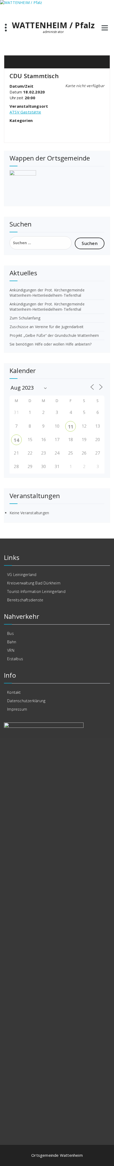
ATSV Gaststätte (25, 112)
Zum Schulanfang (25, 317)
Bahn (11, 641)
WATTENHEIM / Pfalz (53, 25)
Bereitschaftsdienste (25, 599)
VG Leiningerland (21, 574)
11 (70, 426)
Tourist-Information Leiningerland (36, 591)
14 (16, 440)
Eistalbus (15, 658)
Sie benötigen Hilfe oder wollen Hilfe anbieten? (50, 344)
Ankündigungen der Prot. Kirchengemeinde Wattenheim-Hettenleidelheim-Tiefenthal (47, 292)
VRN (10, 650)
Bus (10, 633)
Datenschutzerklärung (26, 700)
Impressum (17, 709)
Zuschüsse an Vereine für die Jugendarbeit (47, 326)
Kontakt (14, 692)
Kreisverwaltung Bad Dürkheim (33, 583)
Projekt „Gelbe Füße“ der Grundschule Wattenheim (54, 335)
